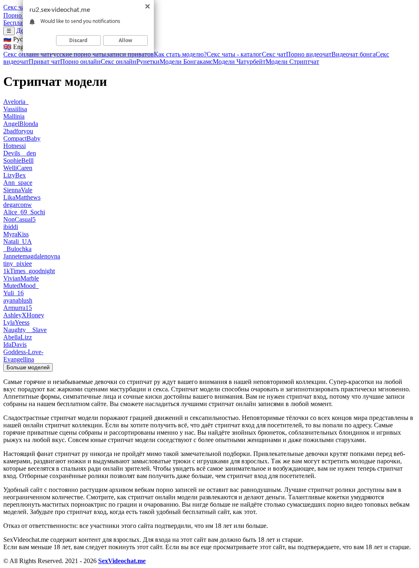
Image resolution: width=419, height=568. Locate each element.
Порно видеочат (308, 54)
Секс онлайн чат (26, 54)
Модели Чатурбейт (239, 61)
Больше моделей (28, 367)
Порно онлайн (80, 61)
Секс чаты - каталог (234, 54)
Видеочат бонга (353, 54)
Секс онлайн (118, 61)
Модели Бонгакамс (186, 61)
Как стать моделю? (180, 54)
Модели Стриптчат (292, 61)
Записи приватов (130, 54)
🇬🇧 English (18, 46)
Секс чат (15, 7)
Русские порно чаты (78, 54)
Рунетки (148, 61)
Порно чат (17, 15)
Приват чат (44, 61)
